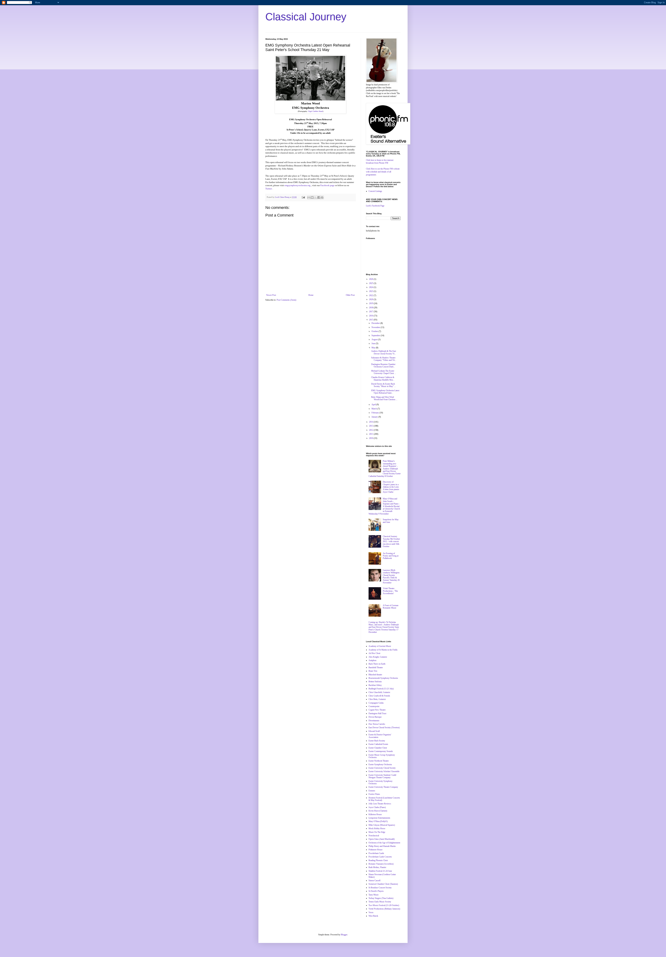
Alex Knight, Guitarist (378, 657)
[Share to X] (315, 197)
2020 (371, 299)
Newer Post (271, 295)
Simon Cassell (374, 880)
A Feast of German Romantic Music (390, 606)
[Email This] (309, 197)
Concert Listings (375, 191)
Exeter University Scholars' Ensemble (384, 771)
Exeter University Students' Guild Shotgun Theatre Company (382, 776)
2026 (371, 279)
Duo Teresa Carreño (377, 724)
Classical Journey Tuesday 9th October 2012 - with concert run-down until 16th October (391, 541)
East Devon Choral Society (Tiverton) (384, 727)
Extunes (372, 790)
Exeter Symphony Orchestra (380, 764)
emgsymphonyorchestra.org (297, 185)
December (376, 323)
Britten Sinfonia (375, 681)
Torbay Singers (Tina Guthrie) (381, 898)
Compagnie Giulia (376, 703)
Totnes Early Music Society (380, 901)
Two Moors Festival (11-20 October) (384, 905)
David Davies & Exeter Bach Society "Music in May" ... (383, 385)
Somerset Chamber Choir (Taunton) (383, 884)
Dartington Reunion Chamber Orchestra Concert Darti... (383, 365)
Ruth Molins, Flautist (377, 867)
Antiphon (372, 660)
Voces (371, 912)
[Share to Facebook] (319, 197)
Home (310, 295)
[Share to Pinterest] (322, 197)
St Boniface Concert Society (380, 887)
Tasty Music (374, 895)
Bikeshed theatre (375, 674)
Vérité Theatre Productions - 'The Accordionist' (390, 591)
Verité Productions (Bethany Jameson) (384, 909)
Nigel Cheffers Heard (315, 111)
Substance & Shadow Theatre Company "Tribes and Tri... (383, 358)
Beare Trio (373, 671)
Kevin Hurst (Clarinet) (378, 811)
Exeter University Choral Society (382, 768)
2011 (371, 434)
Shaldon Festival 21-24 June (380, 871)
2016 (371, 315)
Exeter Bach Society (377, 740)
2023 (371, 291)
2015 (371, 319)
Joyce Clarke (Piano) (377, 807)
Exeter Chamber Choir (378, 748)
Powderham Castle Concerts (380, 857)
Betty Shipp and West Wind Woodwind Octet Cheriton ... (384, 398)
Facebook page (327, 185)
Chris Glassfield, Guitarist (379, 692)
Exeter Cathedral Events (378, 744)
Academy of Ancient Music (380, 646)
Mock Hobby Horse (377, 828)
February (375, 412)
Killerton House (375, 814)
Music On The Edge (377, 832)
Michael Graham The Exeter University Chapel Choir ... (383, 372)
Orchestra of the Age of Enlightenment (384, 842)
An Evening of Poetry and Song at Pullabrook (390, 556)
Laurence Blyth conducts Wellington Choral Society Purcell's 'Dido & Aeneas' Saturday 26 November (391, 576)
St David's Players (376, 891)
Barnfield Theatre (376, 667)
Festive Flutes (374, 794)
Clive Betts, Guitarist (377, 699)
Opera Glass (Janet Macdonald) (382, 839)
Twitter (268, 188)
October (375, 331)
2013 (371, 426)
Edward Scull (374, 731)
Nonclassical (374, 835)
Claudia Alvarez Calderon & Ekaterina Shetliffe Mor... (382, 378)
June (374, 343)
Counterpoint (374, 706)
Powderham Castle (376, 853)
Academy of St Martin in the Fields (383, 650)
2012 (371, 430)
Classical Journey (305, 17)
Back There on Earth (377, 664)
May (374, 347)
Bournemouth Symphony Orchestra (383, 678)
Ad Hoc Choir (374, 653)
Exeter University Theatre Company (383, 787)
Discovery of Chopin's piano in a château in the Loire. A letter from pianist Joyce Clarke (391, 487)
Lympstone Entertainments (379, 818)
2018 (371, 307)
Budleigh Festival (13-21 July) (381, 688)
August (375, 339)
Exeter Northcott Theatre (379, 761)
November (376, 327)
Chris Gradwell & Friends (379, 696)
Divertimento (374, 720)
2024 (371, 287)
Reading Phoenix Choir (378, 860)
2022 (371, 295)
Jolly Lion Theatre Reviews (380, 803)
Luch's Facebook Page (375, 206)
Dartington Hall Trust (377, 713)
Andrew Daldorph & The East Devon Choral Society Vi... (383, 352)
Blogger (344, 934)
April (374, 404)
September (376, 335)
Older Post (350, 295)
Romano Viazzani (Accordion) (381, 864)
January (375, 417)
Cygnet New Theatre (377, 710)
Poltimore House (375, 849)
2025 (371, 283)
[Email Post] (303, 197)
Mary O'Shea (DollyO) (378, 821)
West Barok (373, 916)
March (374, 408)
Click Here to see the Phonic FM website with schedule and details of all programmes (383, 172)
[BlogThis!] (312, 197)
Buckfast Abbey (375, 685)
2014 (371, 422)
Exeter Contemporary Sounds (381, 751)
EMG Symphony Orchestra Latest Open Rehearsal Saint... (385, 391)
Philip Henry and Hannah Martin (382, 846)
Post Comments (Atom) (286, 300)
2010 (371, 438)
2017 (371, 311)
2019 (371, 303)
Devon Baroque (375, 717)
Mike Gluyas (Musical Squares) (382, 825)
